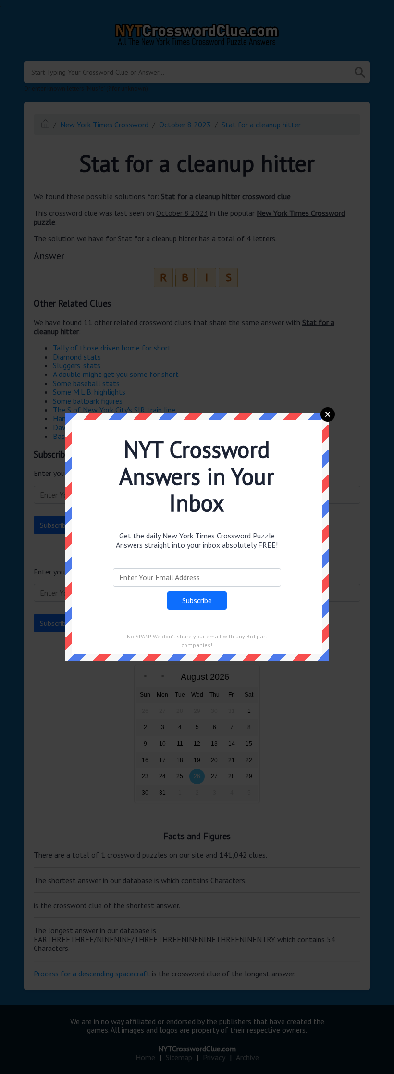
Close (327, 414)
